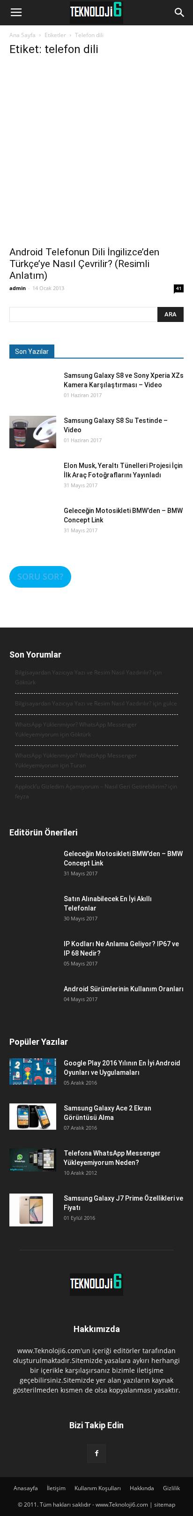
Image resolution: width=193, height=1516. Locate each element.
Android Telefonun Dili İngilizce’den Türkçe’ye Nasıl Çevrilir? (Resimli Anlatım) (84, 263)
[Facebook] (96, 1453)
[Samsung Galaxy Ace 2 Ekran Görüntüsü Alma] (32, 1116)
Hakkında (142, 1488)
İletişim (56, 1488)
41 (179, 288)
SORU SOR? (40, 576)
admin (17, 287)
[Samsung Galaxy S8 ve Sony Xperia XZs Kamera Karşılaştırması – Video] (32, 394)
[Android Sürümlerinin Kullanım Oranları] (32, 1007)
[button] (180, 12)
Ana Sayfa (22, 35)
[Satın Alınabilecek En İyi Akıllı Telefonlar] (32, 917)
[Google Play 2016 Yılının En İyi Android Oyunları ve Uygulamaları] (32, 1071)
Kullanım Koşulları (97, 1488)
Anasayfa (26, 1488)
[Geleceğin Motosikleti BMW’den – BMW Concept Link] (32, 529)
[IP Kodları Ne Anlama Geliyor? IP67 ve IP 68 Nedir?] (32, 962)
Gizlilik (171, 1488)
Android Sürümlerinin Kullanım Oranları (124, 989)
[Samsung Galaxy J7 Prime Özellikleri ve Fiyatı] (31, 1210)
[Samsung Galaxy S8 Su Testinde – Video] (32, 432)
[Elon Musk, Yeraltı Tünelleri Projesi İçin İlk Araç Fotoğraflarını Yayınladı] (32, 484)
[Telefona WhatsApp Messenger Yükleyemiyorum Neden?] (32, 1159)
